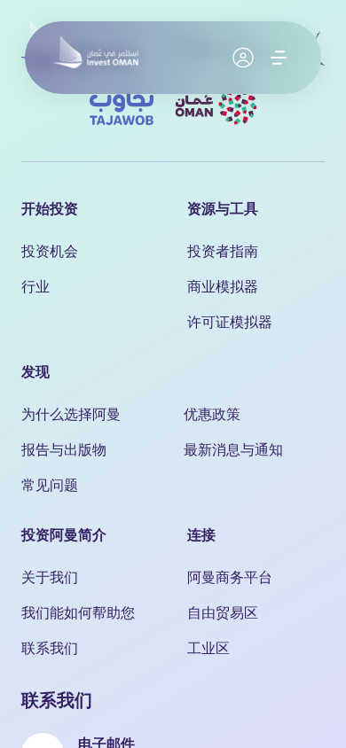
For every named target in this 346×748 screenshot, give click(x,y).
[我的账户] (243, 57)
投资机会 (49, 250)
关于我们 (49, 576)
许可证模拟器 (229, 321)
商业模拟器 (222, 286)
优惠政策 (212, 413)
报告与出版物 (63, 449)
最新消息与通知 (233, 449)
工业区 (208, 647)
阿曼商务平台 (229, 576)
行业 (35, 286)
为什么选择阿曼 (71, 413)
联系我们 (49, 647)
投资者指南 (222, 250)
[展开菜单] (278, 57)
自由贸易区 (222, 612)
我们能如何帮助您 (78, 612)
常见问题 (49, 484)
